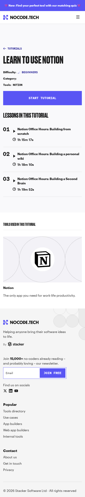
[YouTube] (16, 391)
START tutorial (42, 98)
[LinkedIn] (11, 391)
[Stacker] (16, 344)
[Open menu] (78, 17)
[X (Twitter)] (5, 391)
